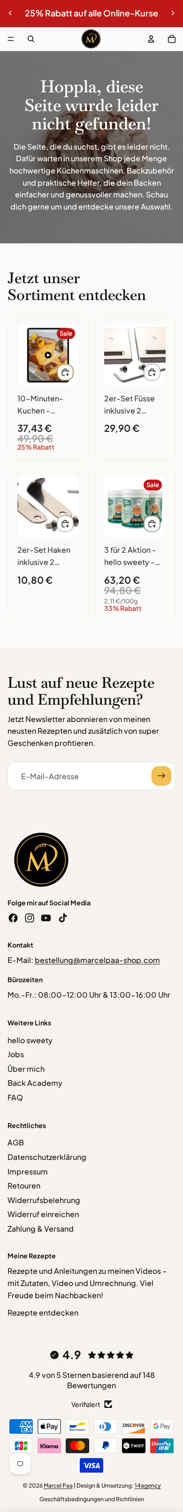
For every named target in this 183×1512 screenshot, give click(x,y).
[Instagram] (29, 918)
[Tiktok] (63, 918)
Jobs (16, 1054)
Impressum (28, 1171)
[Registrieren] (161, 776)
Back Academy (35, 1083)
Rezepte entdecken (43, 1312)
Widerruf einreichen (43, 1214)
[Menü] (11, 39)
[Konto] (151, 39)
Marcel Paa (58, 1485)
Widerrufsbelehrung (44, 1200)
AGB (16, 1142)
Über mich (26, 1069)
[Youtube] (46, 918)
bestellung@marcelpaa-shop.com (97, 960)
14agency (148, 1485)
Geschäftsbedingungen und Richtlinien (91, 1499)
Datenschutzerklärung (47, 1157)
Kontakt (20, 944)
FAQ (15, 1097)
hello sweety (30, 1040)
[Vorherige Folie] (10, 13)
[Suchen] (31, 39)
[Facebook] (13, 918)
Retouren (24, 1185)
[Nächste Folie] (172, 13)
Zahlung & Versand (41, 1229)
